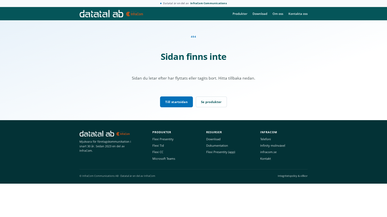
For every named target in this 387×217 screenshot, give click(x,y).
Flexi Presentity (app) (220, 152)
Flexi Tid (158, 145)
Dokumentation (217, 145)
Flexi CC (157, 152)
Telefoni (265, 139)
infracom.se (268, 152)
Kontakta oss (298, 14)
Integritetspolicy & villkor (293, 176)
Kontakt (265, 159)
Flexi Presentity (163, 139)
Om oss (278, 14)
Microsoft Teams (163, 159)
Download (260, 14)
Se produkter (211, 102)
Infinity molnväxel (272, 145)
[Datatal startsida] (111, 13)
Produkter (240, 14)
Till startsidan (176, 102)
